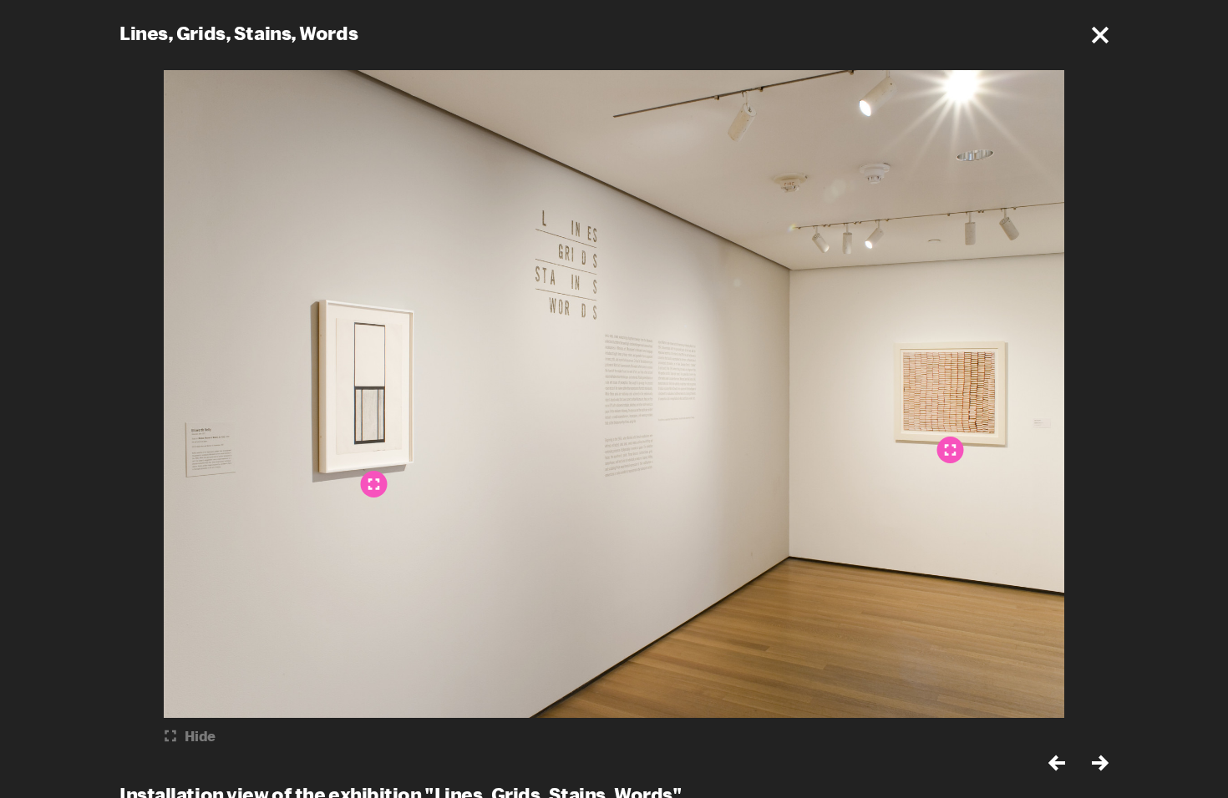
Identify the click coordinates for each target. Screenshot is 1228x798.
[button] (1100, 35)
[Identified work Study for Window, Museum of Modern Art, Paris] (374, 484)
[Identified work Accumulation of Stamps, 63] (951, 450)
